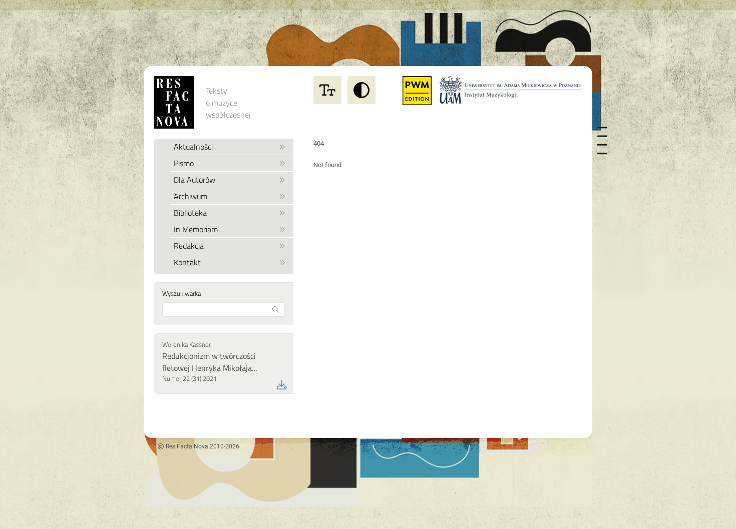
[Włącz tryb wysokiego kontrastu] (361, 90)
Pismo (184, 163)
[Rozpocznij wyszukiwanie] (275, 309)
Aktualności (193, 147)
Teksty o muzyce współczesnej (228, 103)
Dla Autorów (194, 180)
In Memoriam (196, 229)
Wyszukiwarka (181, 293)
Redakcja (189, 246)
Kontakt (187, 262)
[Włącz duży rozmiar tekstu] (327, 90)
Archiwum (190, 196)
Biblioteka (190, 213)
